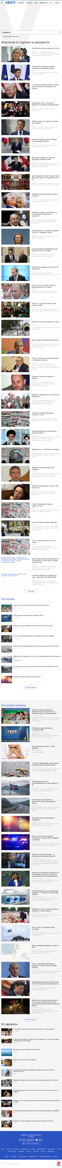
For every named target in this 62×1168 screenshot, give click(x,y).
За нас (6, 1156)
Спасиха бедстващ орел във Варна (24, 1060)
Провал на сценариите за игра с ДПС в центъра (45, 487)
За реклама (14, 1156)
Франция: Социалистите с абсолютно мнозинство (45, 395)
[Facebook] (31, 1158)
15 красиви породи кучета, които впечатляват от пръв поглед (33, 1029)
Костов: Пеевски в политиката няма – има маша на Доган (45, 359)
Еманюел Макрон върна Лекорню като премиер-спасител (44, 140)
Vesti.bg (10, 2)
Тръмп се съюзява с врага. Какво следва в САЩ (44, 304)
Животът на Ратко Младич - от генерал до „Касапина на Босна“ (43, 855)
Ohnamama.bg (12, 1151)
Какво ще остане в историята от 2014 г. (45, 322)
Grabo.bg (28, 1151)
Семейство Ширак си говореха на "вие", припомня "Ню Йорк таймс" (44, 576)
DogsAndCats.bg (41, 1149)
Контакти (54, 1156)
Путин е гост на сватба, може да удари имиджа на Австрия (43, 286)
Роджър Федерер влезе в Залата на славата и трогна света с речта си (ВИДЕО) (36, 1091)
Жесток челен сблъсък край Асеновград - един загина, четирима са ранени (45, 838)
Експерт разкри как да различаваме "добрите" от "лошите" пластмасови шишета (45, 892)
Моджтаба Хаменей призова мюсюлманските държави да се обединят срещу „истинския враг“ (44, 711)
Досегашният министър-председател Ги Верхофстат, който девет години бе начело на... (45, 560)
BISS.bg (59, 1149)
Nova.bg (32, 1149)
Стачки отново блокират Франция (44, 522)
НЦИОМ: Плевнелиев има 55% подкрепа (43, 468)
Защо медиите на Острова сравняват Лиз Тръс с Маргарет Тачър (45, 231)
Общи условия (23, 1156)
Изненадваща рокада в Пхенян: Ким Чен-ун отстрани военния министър (45, 983)
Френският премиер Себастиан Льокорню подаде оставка (43, 158)
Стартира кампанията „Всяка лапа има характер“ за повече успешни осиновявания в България (36, 1040)
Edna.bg (43, 1151)
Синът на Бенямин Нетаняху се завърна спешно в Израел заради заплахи (44, 965)
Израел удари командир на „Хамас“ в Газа (45, 946)
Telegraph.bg (50, 1151)
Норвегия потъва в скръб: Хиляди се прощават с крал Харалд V (45, 910)
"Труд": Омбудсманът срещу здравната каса (42, 505)
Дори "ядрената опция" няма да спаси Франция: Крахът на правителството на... (45, 177)
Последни (21, 3)
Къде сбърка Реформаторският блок (45, 340)
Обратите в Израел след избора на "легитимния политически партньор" (44, 214)
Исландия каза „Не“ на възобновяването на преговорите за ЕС (45, 783)
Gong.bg (17, 1149)
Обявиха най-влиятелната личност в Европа (45, 195)
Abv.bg (3, 1149)
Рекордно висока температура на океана (26, 1049)
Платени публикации (44, 1156)
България (29, 3)
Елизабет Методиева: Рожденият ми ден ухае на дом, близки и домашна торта (34, 1070)
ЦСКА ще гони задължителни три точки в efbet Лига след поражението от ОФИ (36, 1101)
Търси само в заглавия (11, 36)
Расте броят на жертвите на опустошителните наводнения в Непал (35, 666)
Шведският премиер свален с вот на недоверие (45, 268)
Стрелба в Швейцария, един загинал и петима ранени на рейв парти (36, 646)
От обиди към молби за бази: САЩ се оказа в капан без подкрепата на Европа (45, 86)
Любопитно (44, 3)
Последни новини (13, 705)
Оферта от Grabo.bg (36, 750)
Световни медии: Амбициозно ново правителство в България (45, 250)
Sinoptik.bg (21, 1151)
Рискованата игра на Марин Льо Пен (45, 48)
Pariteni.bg (36, 1151)
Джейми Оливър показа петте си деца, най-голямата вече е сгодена (35, 1080)
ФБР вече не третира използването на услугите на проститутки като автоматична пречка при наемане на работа (45, 1002)
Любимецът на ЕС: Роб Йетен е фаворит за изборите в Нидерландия (45, 104)
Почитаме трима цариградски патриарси (27, 677)
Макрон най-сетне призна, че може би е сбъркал (45, 122)
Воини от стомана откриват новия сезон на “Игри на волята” (33, 626)
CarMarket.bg (51, 1149)
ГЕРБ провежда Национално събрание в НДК (28, 615)
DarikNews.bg (24, 1149)
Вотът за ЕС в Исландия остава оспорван (43, 928)
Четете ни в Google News (32, 1143)
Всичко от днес (31, 687)
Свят (36, 3)
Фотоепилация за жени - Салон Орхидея (43, 747)
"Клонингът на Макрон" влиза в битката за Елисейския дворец (43, 67)
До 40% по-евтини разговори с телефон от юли (43, 414)
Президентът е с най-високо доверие (45, 449)
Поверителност (33, 1156)
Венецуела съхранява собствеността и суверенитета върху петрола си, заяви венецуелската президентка (45, 874)
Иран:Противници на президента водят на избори (44, 432)
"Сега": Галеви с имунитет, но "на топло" (44, 541)
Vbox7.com (10, 1149)
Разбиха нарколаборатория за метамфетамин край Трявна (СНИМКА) (36, 1111)
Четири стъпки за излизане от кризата (43, 377)
